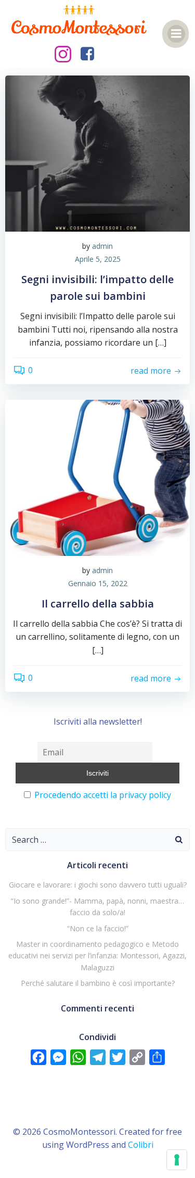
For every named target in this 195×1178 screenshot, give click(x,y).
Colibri (140, 1144)
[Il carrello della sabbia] (97, 477)
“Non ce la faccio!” (97, 928)
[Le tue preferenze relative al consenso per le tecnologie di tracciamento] (177, 1160)
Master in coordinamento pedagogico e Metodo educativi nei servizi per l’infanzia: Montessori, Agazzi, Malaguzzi (97, 955)
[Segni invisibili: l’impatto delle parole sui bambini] (97, 152)
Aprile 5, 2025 (98, 259)
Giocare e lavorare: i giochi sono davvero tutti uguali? (98, 885)
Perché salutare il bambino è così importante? (98, 983)
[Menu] (176, 34)
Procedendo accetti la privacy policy (102, 795)
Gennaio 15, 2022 (97, 583)
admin (102, 246)
